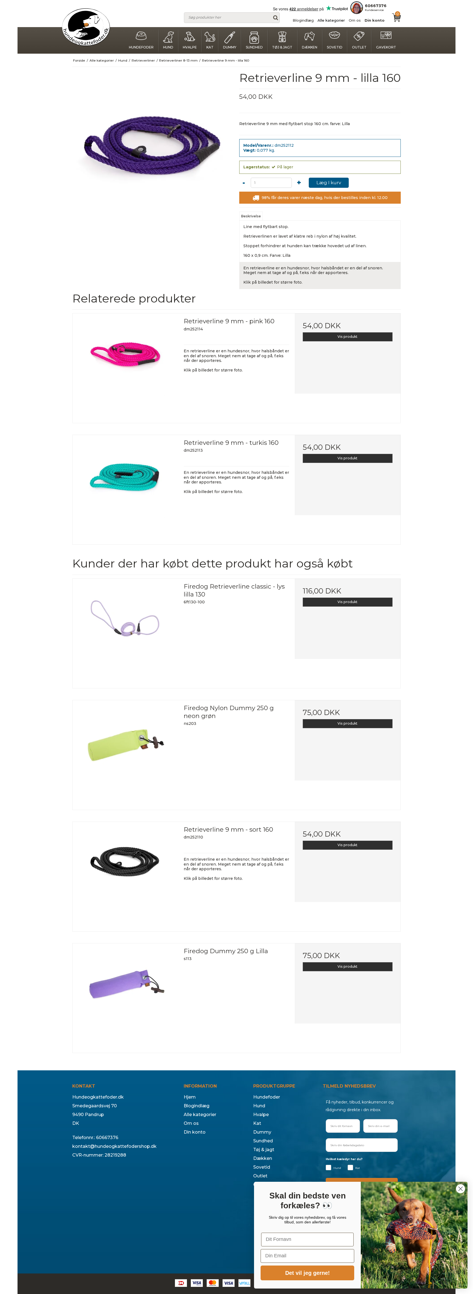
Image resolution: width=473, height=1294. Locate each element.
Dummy (229, 47)
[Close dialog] (460, 1189)
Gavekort (386, 47)
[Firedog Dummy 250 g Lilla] (125, 996)
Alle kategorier (331, 20)
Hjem (190, 1097)
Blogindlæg (303, 20)
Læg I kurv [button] (328, 182)
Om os (355, 20)
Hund (168, 47)
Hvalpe (190, 47)
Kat (210, 47)
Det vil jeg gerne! (307, 1273)
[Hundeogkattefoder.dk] (86, 27)
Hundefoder (141, 47)
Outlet (359, 47)
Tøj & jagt (282, 47)
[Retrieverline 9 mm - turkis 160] (125, 488)
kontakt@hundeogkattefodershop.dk (114, 1146)
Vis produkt (347, 337)
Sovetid (334, 47)
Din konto (375, 20)
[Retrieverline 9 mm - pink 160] (125, 366)
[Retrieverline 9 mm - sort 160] (125, 875)
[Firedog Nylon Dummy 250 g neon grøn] (125, 753)
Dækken (309, 47)
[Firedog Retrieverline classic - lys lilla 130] (125, 631)
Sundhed (254, 47)
